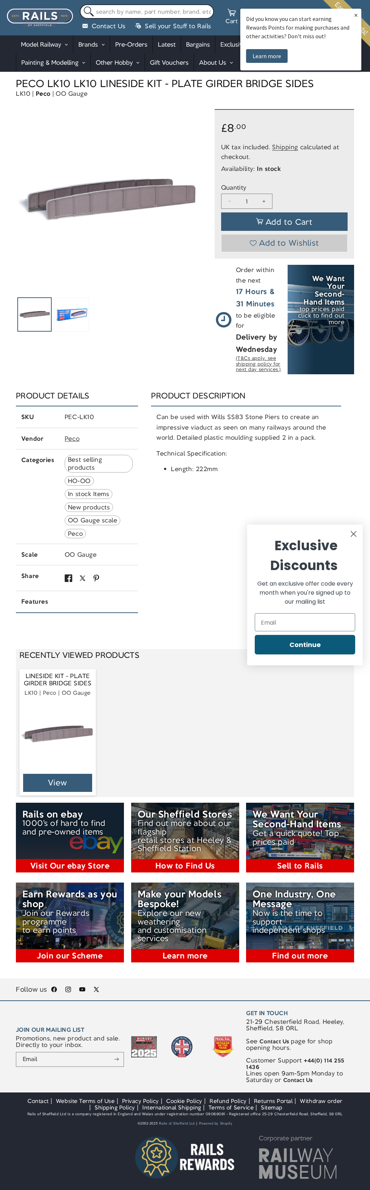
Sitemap (272, 1107)
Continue (305, 644)
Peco (43, 93)
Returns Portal (273, 1101)
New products (89, 507)
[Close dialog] (353, 534)
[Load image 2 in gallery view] (72, 314)
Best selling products (85, 463)
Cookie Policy (184, 1101)
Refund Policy (228, 1101)
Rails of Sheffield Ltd (177, 1123)
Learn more (267, 56)
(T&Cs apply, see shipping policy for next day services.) (258, 363)
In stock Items (88, 494)
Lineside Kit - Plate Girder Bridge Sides (57, 680)
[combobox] (147, 11)
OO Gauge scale (92, 520)
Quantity (233, 188)
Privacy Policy (140, 1101)
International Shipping (171, 1107)
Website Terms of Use (85, 1101)
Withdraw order (321, 1101)
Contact (38, 1101)
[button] (231, 18)
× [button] (356, 15)
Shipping (285, 147)
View (57, 782)
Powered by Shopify (216, 1123)
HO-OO (79, 481)
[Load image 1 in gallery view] (34, 314)
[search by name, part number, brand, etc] (87, 12)
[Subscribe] (116, 1059)
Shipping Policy (115, 1107)
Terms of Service (231, 1107)
